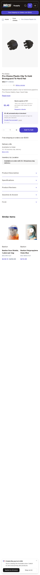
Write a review (20, 85)
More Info (5, 152)
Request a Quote (20, 109)
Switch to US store (11, 570)
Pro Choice (5, 74)
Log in (20, 120)
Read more (6, 96)
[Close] (36, 560)
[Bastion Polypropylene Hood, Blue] (29, 232)
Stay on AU (29, 570)
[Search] (25, 5)
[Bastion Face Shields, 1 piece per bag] (11, 232)
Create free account (11, 120)
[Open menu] (35, 5)
